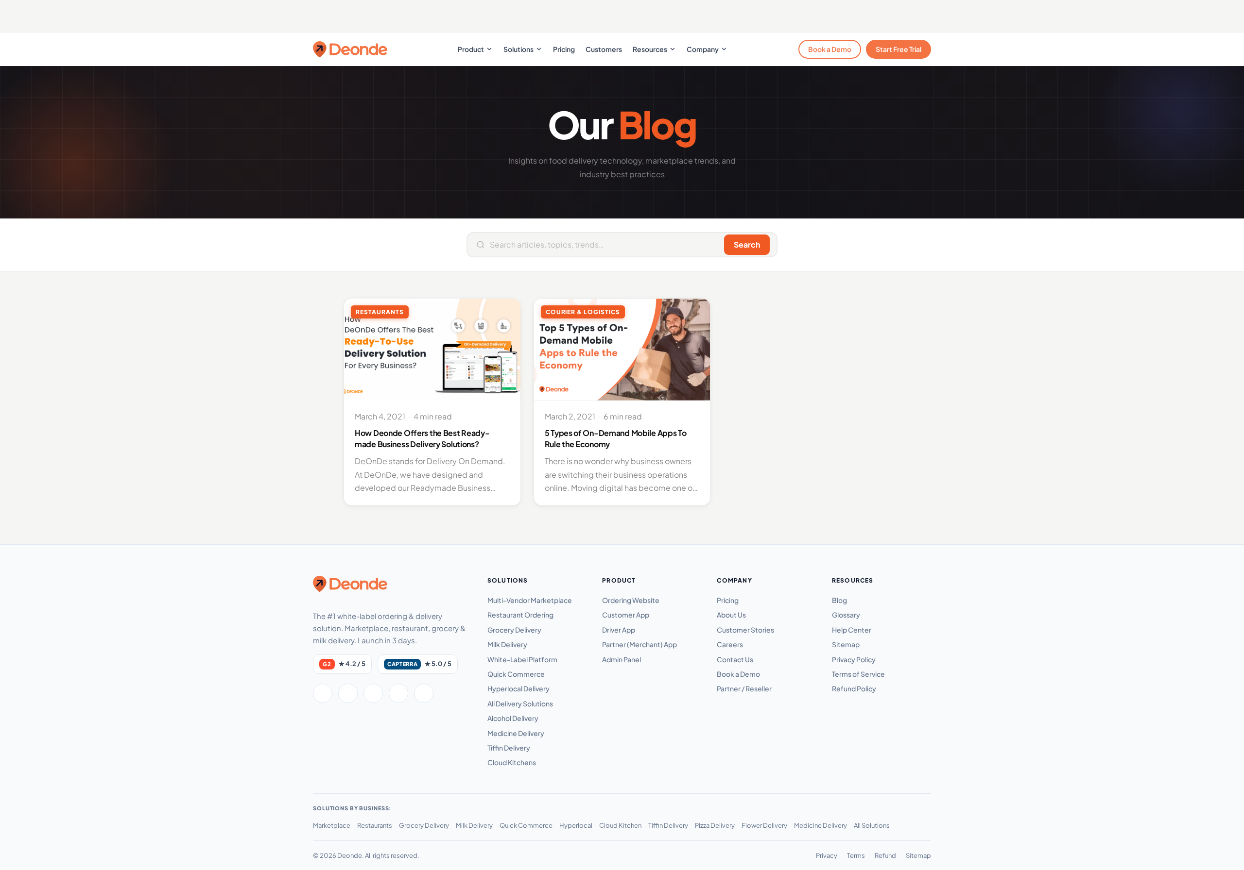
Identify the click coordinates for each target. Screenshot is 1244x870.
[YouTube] (423, 693)
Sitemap (846, 644)
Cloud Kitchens (511, 762)
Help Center (851, 629)
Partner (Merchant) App (639, 644)
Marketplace (331, 825)
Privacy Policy (854, 659)
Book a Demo (829, 49)
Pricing (564, 49)
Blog (839, 600)
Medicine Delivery (515, 733)
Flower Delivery (764, 825)
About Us (731, 614)
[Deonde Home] (350, 584)
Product (471, 49)
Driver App (618, 629)
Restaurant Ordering (520, 614)
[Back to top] (1221, 853)
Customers (604, 49)
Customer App (625, 614)
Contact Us (735, 659)
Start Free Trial (898, 49)
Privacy (826, 855)
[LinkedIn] (398, 693)
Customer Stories (745, 629)
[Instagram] (373, 693)
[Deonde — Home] (350, 49)
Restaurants (374, 825)
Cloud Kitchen (620, 825)
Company (703, 49)
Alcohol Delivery (512, 718)
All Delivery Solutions (520, 703)
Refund (885, 855)
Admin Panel (621, 659)
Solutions (518, 49)
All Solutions (872, 825)
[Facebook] (322, 693)
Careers (730, 644)
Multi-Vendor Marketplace (529, 600)
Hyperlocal (575, 825)
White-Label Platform (522, 659)
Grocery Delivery (514, 629)
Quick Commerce (516, 673)
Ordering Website (630, 600)
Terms (856, 855)
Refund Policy (854, 688)
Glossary (846, 614)
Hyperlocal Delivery (518, 688)
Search (747, 244)
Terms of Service (858, 673)
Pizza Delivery (715, 825)
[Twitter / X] (348, 693)
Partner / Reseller (744, 688)
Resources (650, 49)
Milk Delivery (507, 644)
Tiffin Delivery (508, 747)
